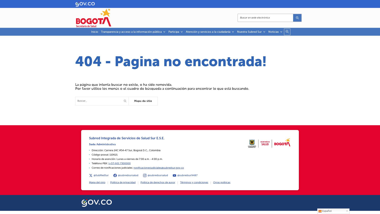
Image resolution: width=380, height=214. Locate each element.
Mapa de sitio (143, 101)
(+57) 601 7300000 (119, 163)
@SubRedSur (101, 175)
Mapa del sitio (97, 182)
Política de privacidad (123, 182)
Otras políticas (221, 182)
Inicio (94, 32)
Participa (173, 32)
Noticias (273, 32)
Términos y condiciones (194, 182)
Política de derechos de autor (158, 182)
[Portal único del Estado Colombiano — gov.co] (96, 202)
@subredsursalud (128, 175)
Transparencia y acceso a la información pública (131, 32)
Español (327, 211)
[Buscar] (297, 18)
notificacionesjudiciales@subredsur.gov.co (159, 168)
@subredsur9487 (187, 175)
